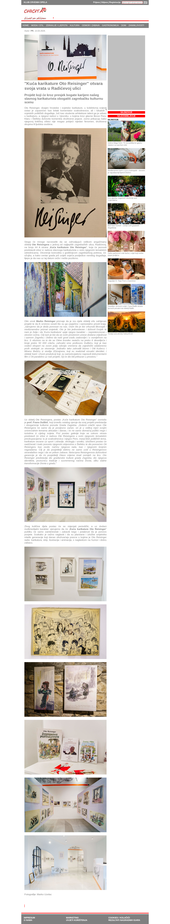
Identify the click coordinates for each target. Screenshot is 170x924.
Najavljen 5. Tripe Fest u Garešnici (122, 281)
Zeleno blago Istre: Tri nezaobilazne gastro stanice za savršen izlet (125, 144)
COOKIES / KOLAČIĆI (119, 918)
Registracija (114, 2)
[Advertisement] (100, 13)
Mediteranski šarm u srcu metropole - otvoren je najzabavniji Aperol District (126, 171)
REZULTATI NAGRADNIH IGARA (124, 920)
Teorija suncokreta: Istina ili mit (120, 334)
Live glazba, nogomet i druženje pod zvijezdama (122, 199)
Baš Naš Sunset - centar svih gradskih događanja (123, 227)
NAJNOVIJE (126, 112)
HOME (26, 25)
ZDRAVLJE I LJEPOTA (56, 25)
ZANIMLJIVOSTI (136, 25)
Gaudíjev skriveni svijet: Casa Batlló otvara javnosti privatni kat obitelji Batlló (125, 307)
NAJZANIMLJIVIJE (126, 116)
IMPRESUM (29, 918)
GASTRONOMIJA (110, 25)
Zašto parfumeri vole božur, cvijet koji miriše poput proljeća (125, 254)
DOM (123, 25)
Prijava (96, 2)
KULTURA (74, 25)
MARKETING (72, 918)
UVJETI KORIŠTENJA (76, 920)
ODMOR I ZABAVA (91, 25)
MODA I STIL (37, 25)
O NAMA (28, 920)
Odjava (104, 2)
